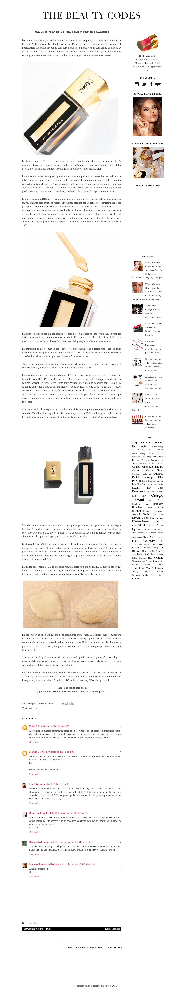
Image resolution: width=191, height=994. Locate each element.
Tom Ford (138, 568)
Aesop (134, 443)
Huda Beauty (155, 507)
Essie (161, 484)
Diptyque (136, 481)
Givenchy (151, 500)
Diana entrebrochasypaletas (43, 842)
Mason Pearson (156, 533)
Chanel (136, 466)
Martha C (34, 752)
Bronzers (145, 460)
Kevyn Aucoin (140, 517)
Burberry (154, 460)
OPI (161, 541)
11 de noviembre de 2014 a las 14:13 (75, 842)
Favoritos (137, 491)
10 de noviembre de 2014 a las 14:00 (51, 784)
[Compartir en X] (69, 703)
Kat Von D (144, 514)
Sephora (154, 554)
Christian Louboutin (143, 470)
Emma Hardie (152, 484)
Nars (153, 536)
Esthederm (136, 488)
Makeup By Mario (155, 529)
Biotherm (136, 457)
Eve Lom (155, 487)
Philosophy (136, 551)
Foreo (161, 492)
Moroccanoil (137, 537)
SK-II (147, 554)
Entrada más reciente (33, 928)
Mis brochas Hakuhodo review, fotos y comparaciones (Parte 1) (147, 402)
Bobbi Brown (157, 457)
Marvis (146, 533)
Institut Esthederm (153, 511)
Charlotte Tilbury (152, 466)
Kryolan (159, 518)
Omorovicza (137, 544)
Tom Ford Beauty (154, 568)
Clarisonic (136, 474)
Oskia (154, 544)
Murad (145, 537)
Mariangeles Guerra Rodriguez (45, 864)
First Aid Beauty (151, 492)
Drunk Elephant (148, 481)
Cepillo (151, 463)
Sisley (134, 561)
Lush (134, 525)
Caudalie (142, 463)
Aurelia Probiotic (149, 450)
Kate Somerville (156, 514)
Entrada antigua (112, 928)
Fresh (134, 496)
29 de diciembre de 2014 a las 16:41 (79, 864)
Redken (140, 554)
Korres (152, 518)
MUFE (151, 525)
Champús (159, 463)
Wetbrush (136, 575)
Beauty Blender (147, 453)
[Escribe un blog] (66, 703)
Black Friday (145, 457)
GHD (144, 496)
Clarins (160, 470)
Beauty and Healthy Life (41, 813)
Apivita (144, 446)
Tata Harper (145, 565)
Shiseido (142, 558)
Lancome (146, 521)
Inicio (48, 928)
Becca (160, 453)
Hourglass (137, 507)
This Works (157, 564)
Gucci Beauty (138, 504)
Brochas (136, 460)
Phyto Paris (146, 551)
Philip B (158, 547)
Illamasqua (138, 510)
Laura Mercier (157, 521)
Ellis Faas (141, 484)
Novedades (148, 540)
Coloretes (147, 474)
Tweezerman (148, 572)
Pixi (153, 551)
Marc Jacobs (137, 533)
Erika (32, 726)
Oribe (146, 544)
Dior (160, 477)
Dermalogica (148, 477)
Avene (134, 453)
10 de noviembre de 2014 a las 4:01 (57, 752)
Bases (30, 708)
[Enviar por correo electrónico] (62, 703)
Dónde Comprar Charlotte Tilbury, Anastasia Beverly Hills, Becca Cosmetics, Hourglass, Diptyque (147, 270)
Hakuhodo (158, 504)
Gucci (160, 500)
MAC (142, 525)
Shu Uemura (155, 557)
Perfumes (146, 548)
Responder (34, 742)
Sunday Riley (151, 561)
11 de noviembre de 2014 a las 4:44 (71, 813)
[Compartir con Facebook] (72, 703)
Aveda (160, 450)
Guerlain (148, 504)
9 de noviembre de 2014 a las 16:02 (53, 726)
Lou (31, 784)
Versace (160, 571)
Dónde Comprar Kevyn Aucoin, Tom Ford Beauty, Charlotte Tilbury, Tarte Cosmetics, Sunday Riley (147, 291)
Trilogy (135, 572)
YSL (36, 708)
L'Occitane (136, 521)
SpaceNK (141, 561)
